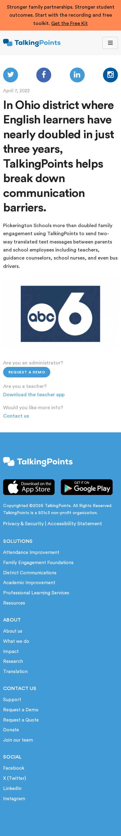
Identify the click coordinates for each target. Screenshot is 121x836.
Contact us (16, 416)
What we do (16, 641)
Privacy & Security (23, 523)
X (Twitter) (14, 778)
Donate (11, 730)
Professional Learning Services (36, 593)
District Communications (29, 573)
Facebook (13, 768)
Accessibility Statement (74, 523)
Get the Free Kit (69, 23)
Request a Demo (26, 372)
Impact (11, 651)
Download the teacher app (34, 394)
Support (12, 699)
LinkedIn (12, 788)
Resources (14, 603)
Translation (15, 671)
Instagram (14, 798)
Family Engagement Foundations (38, 562)
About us (12, 631)
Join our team (18, 740)
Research (13, 661)
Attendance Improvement (31, 552)
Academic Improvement (29, 582)
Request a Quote (21, 720)
